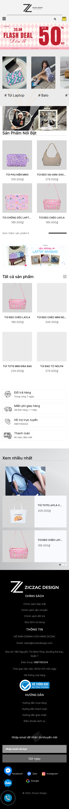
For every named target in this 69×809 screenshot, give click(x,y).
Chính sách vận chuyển (34, 610)
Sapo (34, 800)
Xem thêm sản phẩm (15, 233)
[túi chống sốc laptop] (34, 255)
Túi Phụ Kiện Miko (17, 174)
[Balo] (43, 72)
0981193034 (21, 423)
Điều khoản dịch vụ (34, 721)
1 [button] (60, 565)
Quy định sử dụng (35, 622)
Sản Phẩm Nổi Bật (19, 133)
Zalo (34, 773)
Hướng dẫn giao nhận (34, 714)
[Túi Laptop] (14, 72)
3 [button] (66, 565)
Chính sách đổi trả (34, 616)
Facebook (17, 773)
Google (34, 780)
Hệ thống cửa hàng (34, 675)
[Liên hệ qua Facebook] (8, 770)
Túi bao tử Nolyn (51, 366)
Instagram (52, 773)
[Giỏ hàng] (64, 19)
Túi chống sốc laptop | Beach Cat (25, 217)
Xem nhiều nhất (17, 458)
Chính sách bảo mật (34, 603)
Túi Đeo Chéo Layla (52, 217)
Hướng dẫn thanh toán (34, 708)
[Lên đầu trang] (63, 793)
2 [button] (63, 565)
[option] (34, 36)
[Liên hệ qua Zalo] (8, 783)
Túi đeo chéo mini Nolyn (53, 317)
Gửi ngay (35, 758)
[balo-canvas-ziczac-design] (34, 118)
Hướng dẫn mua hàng (34, 702)
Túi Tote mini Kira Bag (17, 366)
